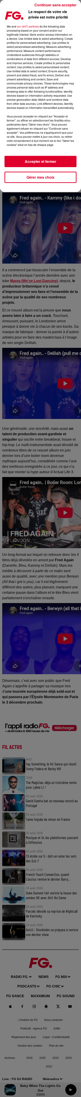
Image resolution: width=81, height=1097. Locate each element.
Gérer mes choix (40, 177)
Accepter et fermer (40, 161)
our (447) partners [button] (28, 26)
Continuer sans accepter (55, 4)
